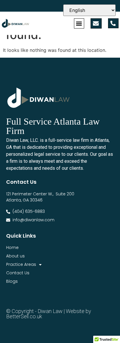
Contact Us (17, 273)
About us (15, 256)
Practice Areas (21, 264)
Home (12, 247)
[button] (79, 23)
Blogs (12, 281)
